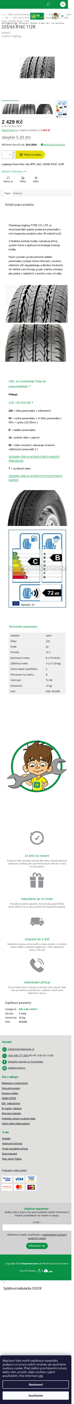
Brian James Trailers (12, 1159)
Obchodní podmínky (11, 1113)
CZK (17, 13)
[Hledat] (48, 4)
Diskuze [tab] (17, 193)
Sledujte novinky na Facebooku (25, 1061)
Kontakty (6, 1138)
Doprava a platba (10, 1093)
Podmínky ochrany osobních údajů (18, 1118)
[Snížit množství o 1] (14, 157)
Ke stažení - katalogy (12, 1108)
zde (40, 1376)
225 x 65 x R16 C (28, 1009)
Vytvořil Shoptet (27, 1270)
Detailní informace (12, 171)
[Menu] (62, 4)
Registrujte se (10, 130)
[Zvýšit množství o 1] (14, 153)
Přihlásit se (37, 1246)
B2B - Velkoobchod (11, 1103)
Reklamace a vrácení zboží (15, 1083)
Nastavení (36, 1384)
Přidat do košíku (32, 154)
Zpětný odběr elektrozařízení (16, 1123)
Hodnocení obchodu (12, 1143)
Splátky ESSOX (9, 1098)
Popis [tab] (8, 193)
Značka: (11, 36)
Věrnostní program (11, 1088)
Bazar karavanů (9, 1153)
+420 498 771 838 (18, 1055)
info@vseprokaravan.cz (21, 1049)
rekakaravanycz (16, 1067)
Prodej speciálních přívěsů (15, 1148)
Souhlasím (35, 1395)
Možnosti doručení (54, 144)
